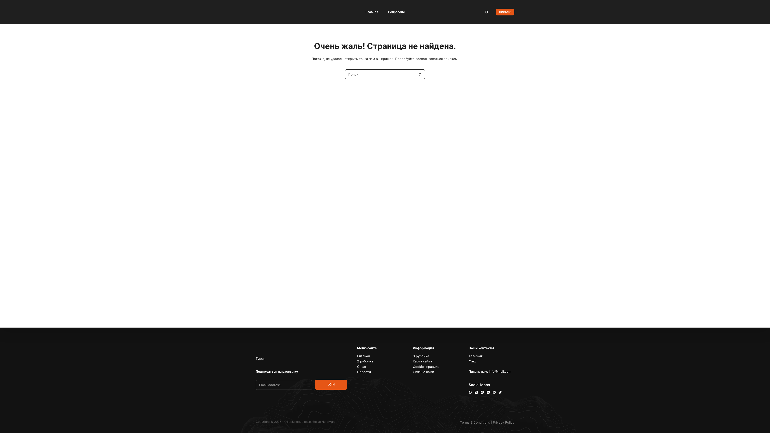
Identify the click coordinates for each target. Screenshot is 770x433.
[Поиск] (486, 12)
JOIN (331, 384)
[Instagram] (482, 392)
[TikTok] (500, 392)
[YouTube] (488, 392)
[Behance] (494, 392)
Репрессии (396, 12)
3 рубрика (421, 356)
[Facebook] (470, 392)
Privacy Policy (503, 422)
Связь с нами (423, 372)
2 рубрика (365, 361)
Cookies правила (426, 367)
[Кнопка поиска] (420, 74)
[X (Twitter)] (476, 392)
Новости (364, 372)
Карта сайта (422, 361)
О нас (361, 367)
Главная (372, 12)
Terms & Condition (474, 422)
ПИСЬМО (505, 12)
